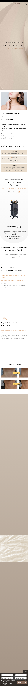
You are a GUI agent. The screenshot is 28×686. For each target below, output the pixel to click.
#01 (9, 191)
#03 (19, 191)
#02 (14, 191)
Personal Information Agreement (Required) (9, 681)
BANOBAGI (14, 4)
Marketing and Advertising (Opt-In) (7, 684)
